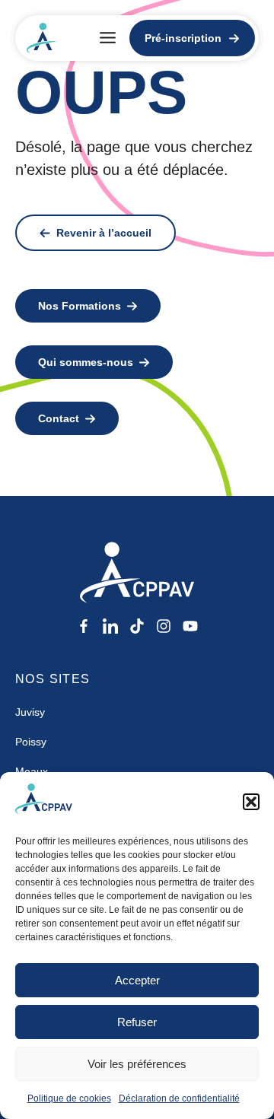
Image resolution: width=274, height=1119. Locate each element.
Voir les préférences (137, 1063)
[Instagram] (163, 626)
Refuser (137, 1022)
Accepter (137, 980)
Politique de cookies (69, 1098)
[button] (251, 801)
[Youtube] (190, 626)
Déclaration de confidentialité (179, 1098)
